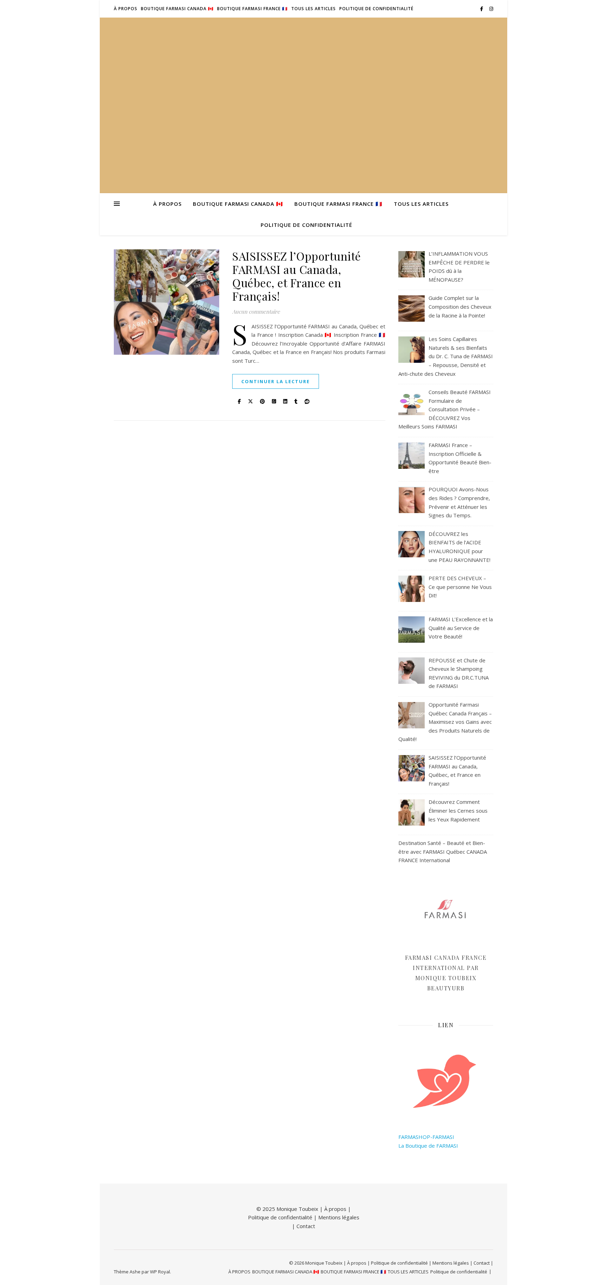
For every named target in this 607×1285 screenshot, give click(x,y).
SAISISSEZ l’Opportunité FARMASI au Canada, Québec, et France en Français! (296, 275)
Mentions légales (338, 1217)
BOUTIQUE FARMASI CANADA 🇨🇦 (177, 9)
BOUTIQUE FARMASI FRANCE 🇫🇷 (252, 9)
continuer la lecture (275, 381)
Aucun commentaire (256, 311)
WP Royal (160, 1271)
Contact (305, 1226)
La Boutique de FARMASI (428, 1145)
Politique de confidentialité (376, 9)
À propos (335, 1208)
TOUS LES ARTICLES (313, 9)
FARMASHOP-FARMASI (426, 1136)
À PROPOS (125, 9)
